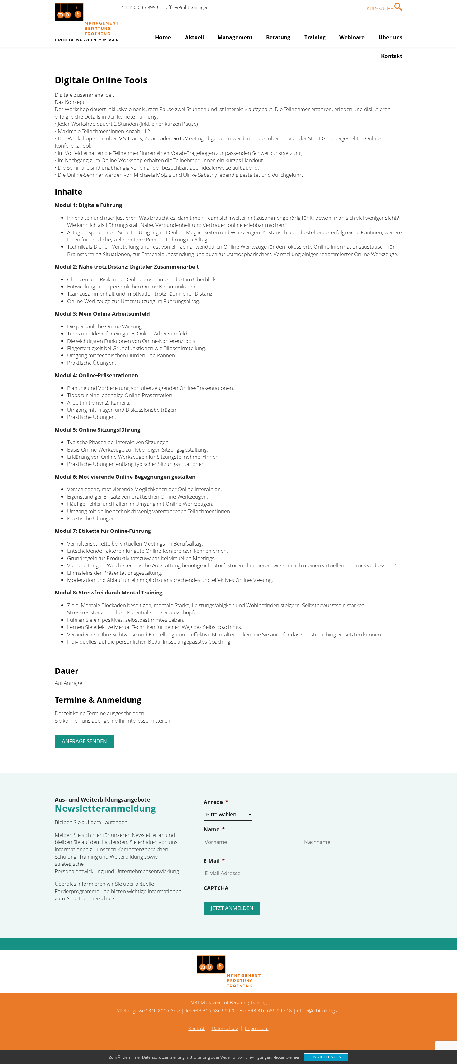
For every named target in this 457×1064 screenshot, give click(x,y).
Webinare (352, 37)
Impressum (257, 1028)
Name (214, 829)
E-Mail (214, 860)
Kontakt (391, 55)
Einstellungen (326, 1057)
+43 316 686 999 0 (139, 7)
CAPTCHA (216, 888)
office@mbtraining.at (187, 7)
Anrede (216, 802)
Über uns (390, 37)
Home (163, 37)
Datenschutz (225, 1028)
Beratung (278, 37)
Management (235, 37)
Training (315, 37)
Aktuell (194, 37)
